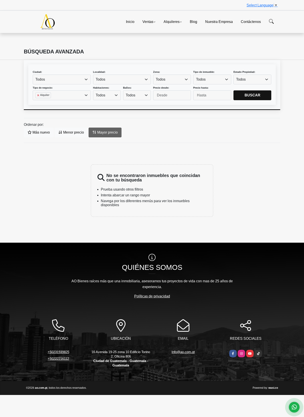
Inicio (130, 21)
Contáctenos (251, 21)
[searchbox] (36, 102)
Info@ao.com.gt (183, 352)
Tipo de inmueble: (204, 72)
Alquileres (172, 21)
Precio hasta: (201, 87)
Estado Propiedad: (244, 72)
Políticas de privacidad (152, 296)
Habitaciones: (101, 87)
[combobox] (62, 79)
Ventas (147, 21)
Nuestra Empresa (219, 21)
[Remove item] (38, 95)
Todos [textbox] (40, 79)
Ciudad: (37, 72)
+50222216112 (58, 358)
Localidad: (99, 72)
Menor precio (73, 132)
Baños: (127, 87)
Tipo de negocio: (43, 87)
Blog (193, 21)
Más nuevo (41, 132)
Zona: (156, 72)
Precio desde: (161, 87)
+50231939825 (58, 352)
